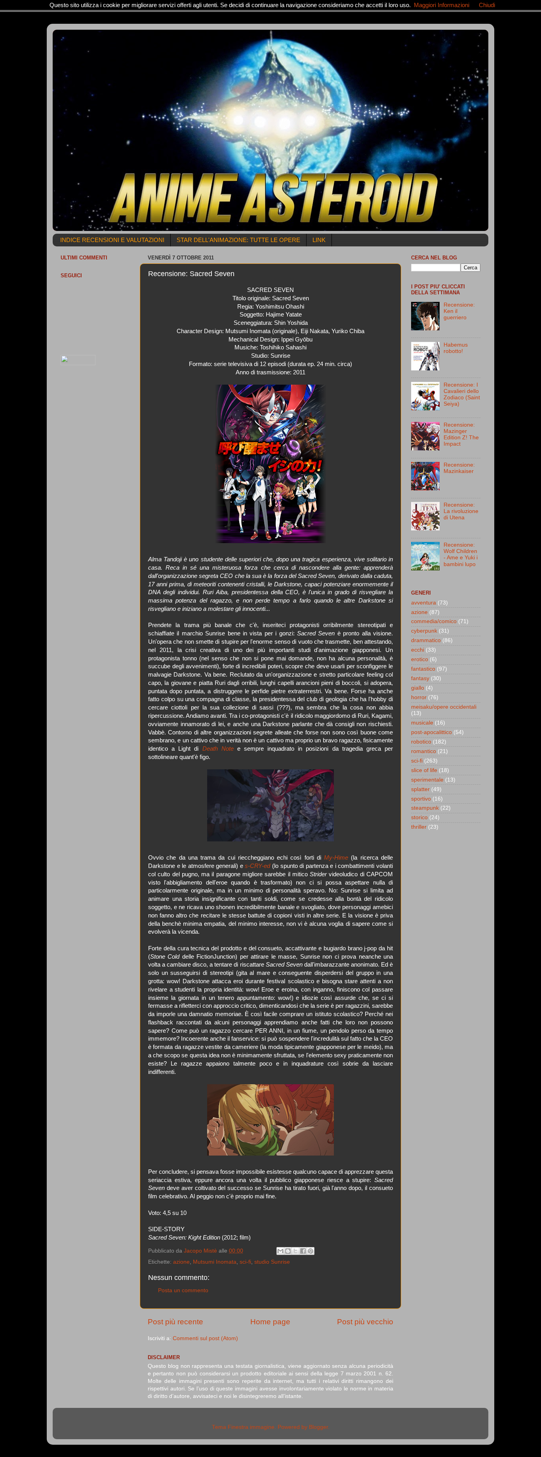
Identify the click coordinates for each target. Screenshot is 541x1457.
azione (181, 1262)
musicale (422, 723)
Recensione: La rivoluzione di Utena (461, 511)
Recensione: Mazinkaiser (459, 468)
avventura (423, 603)
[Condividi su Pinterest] (310, 1251)
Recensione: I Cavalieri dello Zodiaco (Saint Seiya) (462, 394)
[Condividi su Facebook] (303, 1251)
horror (419, 697)
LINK (319, 239)
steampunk (425, 808)
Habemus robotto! (456, 348)
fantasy (420, 678)
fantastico (423, 669)
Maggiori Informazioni (441, 5)
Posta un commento (183, 1290)
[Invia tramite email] (280, 1251)
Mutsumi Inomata (214, 1262)
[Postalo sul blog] (288, 1251)
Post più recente (175, 1322)
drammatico (426, 640)
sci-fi (245, 1262)
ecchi (417, 650)
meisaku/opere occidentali (443, 707)
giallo (417, 688)
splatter (420, 789)
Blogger (318, 1427)
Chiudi (487, 5)
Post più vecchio (365, 1322)
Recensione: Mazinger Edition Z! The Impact (461, 434)
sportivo (421, 799)
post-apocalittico (431, 732)
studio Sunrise (272, 1262)
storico (419, 817)
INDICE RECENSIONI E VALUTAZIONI (112, 239)
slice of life (424, 770)
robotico (421, 742)
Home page (270, 1322)
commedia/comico (434, 621)
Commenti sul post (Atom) (205, 1338)
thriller (419, 827)
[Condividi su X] (295, 1251)
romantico (423, 751)
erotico (419, 659)
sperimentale (427, 780)
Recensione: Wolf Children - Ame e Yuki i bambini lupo (461, 554)
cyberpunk (424, 631)
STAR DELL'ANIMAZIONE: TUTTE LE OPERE (238, 239)
